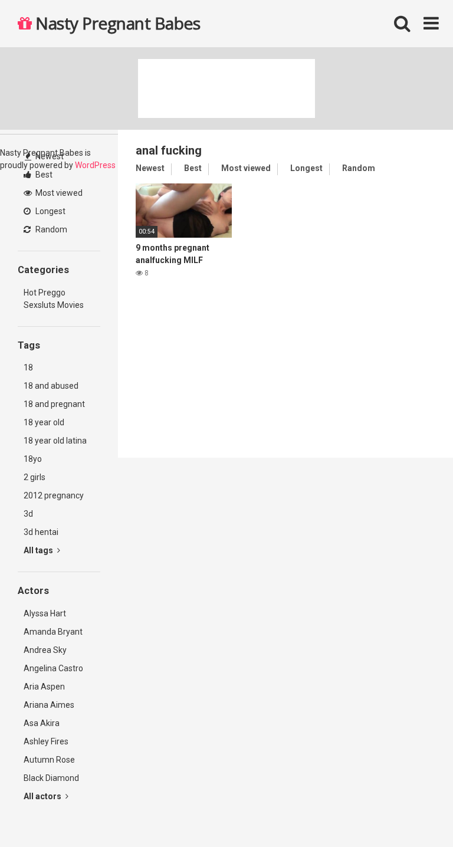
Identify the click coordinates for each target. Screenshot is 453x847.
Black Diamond (51, 778)
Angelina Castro (53, 668)
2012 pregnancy (54, 495)
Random (50, 229)
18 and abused (51, 385)
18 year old (44, 422)
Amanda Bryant (53, 631)
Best (43, 174)
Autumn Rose (49, 759)
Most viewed (58, 193)
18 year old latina (55, 440)
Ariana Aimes (49, 705)
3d (28, 513)
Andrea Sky (45, 650)
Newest (49, 156)
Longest (49, 211)
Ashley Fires (46, 741)
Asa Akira (42, 723)
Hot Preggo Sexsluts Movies (54, 299)
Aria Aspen (44, 686)
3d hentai (41, 532)
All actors (43, 796)
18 (28, 367)
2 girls (34, 477)
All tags (39, 550)
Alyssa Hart (45, 613)
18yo (33, 459)
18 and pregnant (54, 404)
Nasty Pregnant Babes (116, 23)
